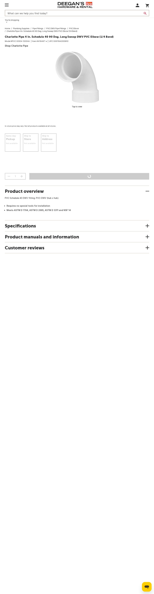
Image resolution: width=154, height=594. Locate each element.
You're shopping (12, 20)
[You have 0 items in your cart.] (147, 5)
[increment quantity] (21, 176)
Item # (38, 41)
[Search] (145, 13)
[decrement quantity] (9, 176)
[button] (137, 5)
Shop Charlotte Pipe (16, 45)
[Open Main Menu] (7, 4)
